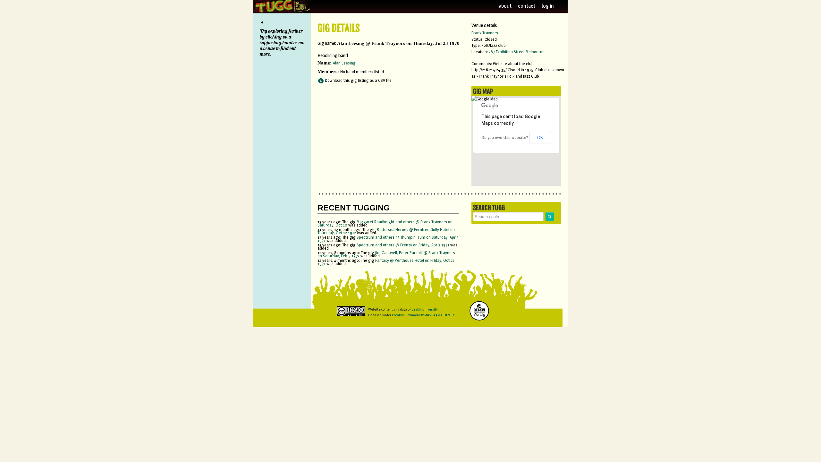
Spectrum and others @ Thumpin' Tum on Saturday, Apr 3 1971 (388, 239)
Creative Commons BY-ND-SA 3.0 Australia (423, 315)
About (505, 6)
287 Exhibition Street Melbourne (517, 51)
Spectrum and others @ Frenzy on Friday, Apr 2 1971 (403, 244)
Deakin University (424, 309)
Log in (548, 6)
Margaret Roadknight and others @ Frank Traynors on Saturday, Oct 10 (385, 223)
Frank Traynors (484, 32)
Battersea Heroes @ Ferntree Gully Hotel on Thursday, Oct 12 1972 (386, 231)
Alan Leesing (344, 62)
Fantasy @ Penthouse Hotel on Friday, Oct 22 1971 (385, 262)
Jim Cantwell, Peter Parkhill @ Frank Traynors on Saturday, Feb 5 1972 (386, 254)
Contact (526, 6)
